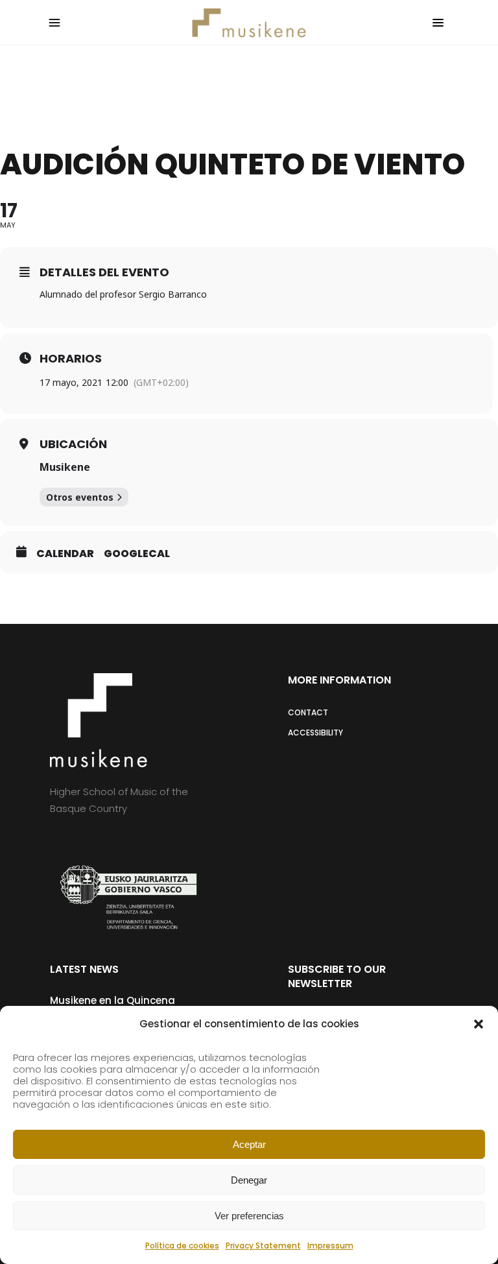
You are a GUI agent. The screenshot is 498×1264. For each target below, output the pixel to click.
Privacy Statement (263, 1245)
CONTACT (308, 712)
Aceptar (249, 1144)
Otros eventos (79, 497)
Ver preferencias (249, 1215)
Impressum (330, 1245)
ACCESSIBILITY (315, 732)
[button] (478, 1024)
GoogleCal (137, 553)
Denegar (249, 1180)
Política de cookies (182, 1245)
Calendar (65, 553)
